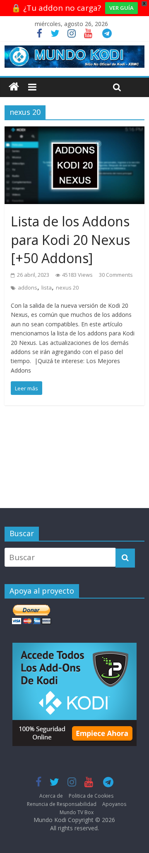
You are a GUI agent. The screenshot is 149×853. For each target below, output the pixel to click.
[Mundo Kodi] (14, 87)
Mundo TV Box (77, 812)
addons (27, 287)
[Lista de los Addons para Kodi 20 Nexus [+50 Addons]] (74, 132)
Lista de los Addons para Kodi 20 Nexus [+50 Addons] (70, 239)
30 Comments (116, 274)
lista (46, 287)
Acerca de (51, 795)
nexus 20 (67, 287)
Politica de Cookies (91, 795)
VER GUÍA (121, 8)
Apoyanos (114, 804)
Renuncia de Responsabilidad (61, 804)
